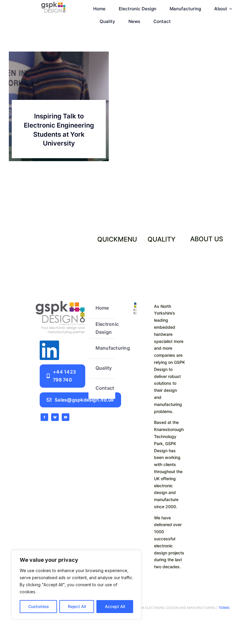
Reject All (77, 606)
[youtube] (65, 417)
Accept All (115, 606)
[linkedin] (49, 350)
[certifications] (135, 305)
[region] (76, 584)
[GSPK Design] (53, 4)
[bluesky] (55, 417)
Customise (38, 606)
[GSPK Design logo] (60, 301)
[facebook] (44, 417)
